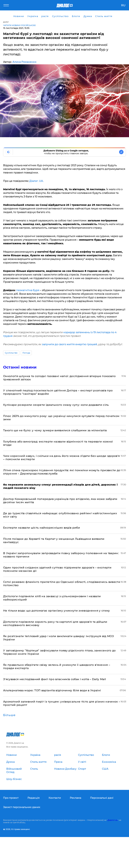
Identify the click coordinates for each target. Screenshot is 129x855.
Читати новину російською (19, 25)
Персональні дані (101, 797)
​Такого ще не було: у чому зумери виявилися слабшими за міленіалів (55, 430)
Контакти (55, 797)
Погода (26, 353)
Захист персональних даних (21, 807)
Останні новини (19, 367)
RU (123, 5)
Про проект (11, 797)
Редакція (34, 797)
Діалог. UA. (36, 180)
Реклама (75, 797)
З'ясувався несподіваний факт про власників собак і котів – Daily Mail (54, 679)
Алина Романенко (24, 61)
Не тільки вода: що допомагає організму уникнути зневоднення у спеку (56, 610)
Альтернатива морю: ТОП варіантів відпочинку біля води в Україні (52, 690)
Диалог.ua (112, 820)
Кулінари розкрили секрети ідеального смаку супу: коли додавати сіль (56, 404)
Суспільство (11, 353)
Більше (9, 715)
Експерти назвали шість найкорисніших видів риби (41, 527)
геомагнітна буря (27, 290)
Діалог (6, 22)
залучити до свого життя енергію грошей (69, 344)
